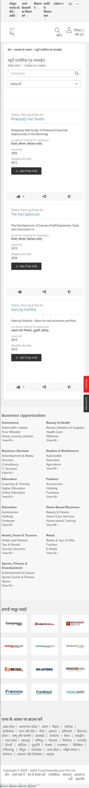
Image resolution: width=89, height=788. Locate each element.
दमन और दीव (27, 731)
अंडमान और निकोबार (29, 754)
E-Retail (51, 549)
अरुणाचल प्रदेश (28, 726)
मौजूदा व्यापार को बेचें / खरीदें (14, 6)
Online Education (13, 492)
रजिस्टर (78, 24)
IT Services (9, 468)
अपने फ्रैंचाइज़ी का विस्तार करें (27, 6)
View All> (52, 497)
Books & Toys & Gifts (60, 540)
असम (44, 726)
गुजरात (53, 731)
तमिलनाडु (8, 749)
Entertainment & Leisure (18, 573)
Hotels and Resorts (15, 540)
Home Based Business (62, 507)
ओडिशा (22, 745)
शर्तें (70, 779)
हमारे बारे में (18, 775)
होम (9, 50)
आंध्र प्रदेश (8, 726)
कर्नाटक (54, 735)
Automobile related (14, 427)
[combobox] (44, 73)
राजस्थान (62, 745)
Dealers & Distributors (62, 451)
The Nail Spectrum (25, 214)
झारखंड (39, 735)
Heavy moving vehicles (17, 436)
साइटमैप (80, 779)
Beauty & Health (58, 422)
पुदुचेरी (36, 745)
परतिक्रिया (54, 775)
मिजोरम (67, 740)
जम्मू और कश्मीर (21, 735)
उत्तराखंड (36, 749)
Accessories (54, 484)
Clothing (51, 488)
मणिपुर (39, 740)
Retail (50, 535)
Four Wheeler (11, 432)
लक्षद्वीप (79, 735)
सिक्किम (78, 745)
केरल (67, 735)
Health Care (54, 432)
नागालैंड (81, 740)
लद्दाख (50, 754)
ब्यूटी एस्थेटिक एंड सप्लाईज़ (48, 50)
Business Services (15, 451)
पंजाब (48, 745)
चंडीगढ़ (68, 726)
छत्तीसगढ (8, 731)
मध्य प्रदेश (11, 740)
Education (53, 460)
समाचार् (67, 775)
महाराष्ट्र (25, 740)
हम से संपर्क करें (36, 775)
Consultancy (10, 464)
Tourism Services (13, 549)
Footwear (52, 492)
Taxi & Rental (11, 544)
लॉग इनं (79, 28)
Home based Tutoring (61, 521)
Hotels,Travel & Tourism (19, 535)
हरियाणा (67, 731)
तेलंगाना (7, 754)
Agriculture (53, 464)
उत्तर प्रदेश (53, 749)
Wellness (52, 436)
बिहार (55, 726)
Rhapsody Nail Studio (27, 119)
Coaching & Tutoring (16, 484)
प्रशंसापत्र (80, 775)
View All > (8, 440)
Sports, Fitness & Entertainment (14, 565)
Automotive (10, 422)
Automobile (54, 456)
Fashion (52, 479)
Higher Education (13, 488)
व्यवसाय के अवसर (23, 50)
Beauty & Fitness (57, 512)
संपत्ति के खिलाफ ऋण (46, 6)
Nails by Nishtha (23, 309)
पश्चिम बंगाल (70, 749)
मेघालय (53, 740)
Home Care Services (60, 516)
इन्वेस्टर (56, 4)
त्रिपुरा (22, 749)
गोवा (41, 731)
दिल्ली (8, 745)
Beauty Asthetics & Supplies (65, 427)
